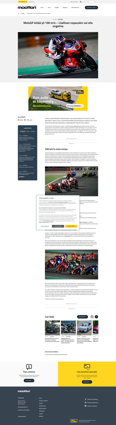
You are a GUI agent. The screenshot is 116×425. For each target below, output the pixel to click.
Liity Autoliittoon (22, 1)
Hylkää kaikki (58, 226)
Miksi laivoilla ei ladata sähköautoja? (26, 167)
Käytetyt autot (42, 406)
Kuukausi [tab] (33, 131)
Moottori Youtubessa (92, 406)
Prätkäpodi (68, 336)
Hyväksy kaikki (71, 226)
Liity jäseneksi (86, 382)
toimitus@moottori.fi (23, 407)
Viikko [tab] (28, 131)
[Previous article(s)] (92, 316)
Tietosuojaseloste (22, 416)
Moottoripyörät (42, 408)
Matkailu (41, 416)
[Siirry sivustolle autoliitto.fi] (73, 421)
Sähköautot (41, 411)
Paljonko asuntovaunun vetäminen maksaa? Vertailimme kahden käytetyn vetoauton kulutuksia (27, 139)
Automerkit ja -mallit (90, 7)
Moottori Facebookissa (92, 399)
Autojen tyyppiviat (43, 400)
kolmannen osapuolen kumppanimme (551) (58, 202)
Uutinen (23, 13)
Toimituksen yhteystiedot (23, 410)
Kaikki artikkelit (82, 316)
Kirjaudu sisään (74, 1)
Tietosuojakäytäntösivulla (48, 220)
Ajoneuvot (60, 19)
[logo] (27, 8)
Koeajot (41, 403)
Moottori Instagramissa (92, 402)
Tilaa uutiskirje (31, 1)
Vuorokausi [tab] (22, 131)
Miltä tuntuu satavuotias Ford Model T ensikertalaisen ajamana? (26, 173)
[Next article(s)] (96, 316)
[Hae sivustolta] (95, 2)
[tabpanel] (27, 156)
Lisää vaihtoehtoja (45, 226)
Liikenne (41, 413)
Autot (40, 398)
